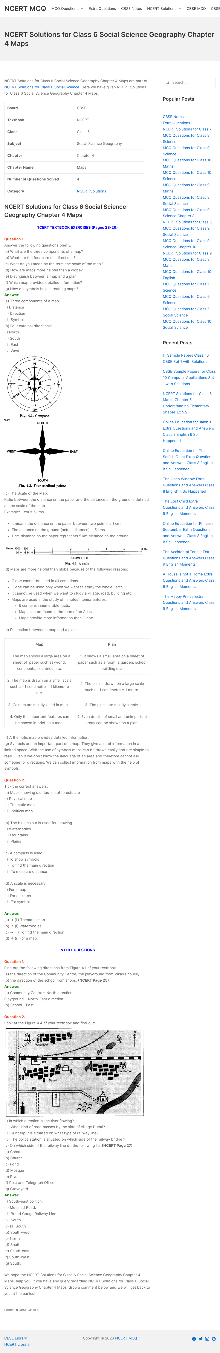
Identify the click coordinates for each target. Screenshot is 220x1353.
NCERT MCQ (126, 1338)
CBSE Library (15, 1338)
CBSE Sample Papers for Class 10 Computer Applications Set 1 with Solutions (189, 377)
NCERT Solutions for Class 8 (187, 222)
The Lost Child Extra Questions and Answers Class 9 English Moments (189, 507)
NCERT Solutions (91, 191)
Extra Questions (176, 123)
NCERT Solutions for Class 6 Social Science (41, 87)
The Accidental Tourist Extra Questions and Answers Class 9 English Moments (189, 558)
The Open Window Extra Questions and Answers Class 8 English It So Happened (189, 485)
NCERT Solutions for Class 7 (187, 129)
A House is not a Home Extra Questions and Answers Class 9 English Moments (189, 580)
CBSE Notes (173, 117)
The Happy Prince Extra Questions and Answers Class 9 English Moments (189, 602)
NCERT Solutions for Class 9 (187, 253)
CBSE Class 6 (29, 1310)
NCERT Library (17, 1344)
